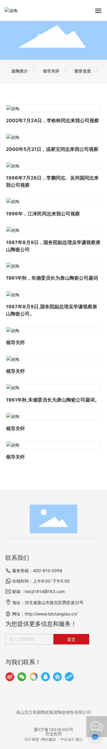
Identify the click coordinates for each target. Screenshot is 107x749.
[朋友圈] (33, 676)
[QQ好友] (45, 676)
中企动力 (67, 739)
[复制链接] (69, 676)
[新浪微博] (9, 676)
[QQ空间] (57, 676)
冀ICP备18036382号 (53, 729)
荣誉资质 (82, 70)
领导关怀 (51, 70)
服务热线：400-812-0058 (37, 570)
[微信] (21, 676)
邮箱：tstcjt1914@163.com (38, 591)
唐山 (79, 739)
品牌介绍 (53, 38)
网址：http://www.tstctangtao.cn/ (45, 613)
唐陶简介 (19, 70)
